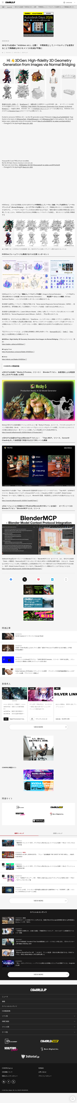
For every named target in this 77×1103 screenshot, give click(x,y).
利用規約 (41, 1068)
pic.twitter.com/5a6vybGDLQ (62, 121)
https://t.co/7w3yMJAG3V (61, 117)
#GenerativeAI (37, 165)
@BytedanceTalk (47, 119)
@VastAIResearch (33, 119)
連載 (3, 1001)
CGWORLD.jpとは (7, 1068)
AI (2, 52)
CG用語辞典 (6, 1011)
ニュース (9, 7)
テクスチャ (8, 52)
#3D (31, 165)
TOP (3, 7)
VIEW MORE (38, 727)
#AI (29, 165)
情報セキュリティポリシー (10, 1076)
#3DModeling (23, 165)
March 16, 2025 (28, 167)
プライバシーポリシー (45, 1076)
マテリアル (17, 52)
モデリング (25, 52)
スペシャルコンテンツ (9, 1006)
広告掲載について (7, 1072)
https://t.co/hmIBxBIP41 (44, 121)
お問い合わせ (42, 1072)
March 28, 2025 (28, 123)
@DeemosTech (21, 119)
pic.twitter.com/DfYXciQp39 (51, 165)
